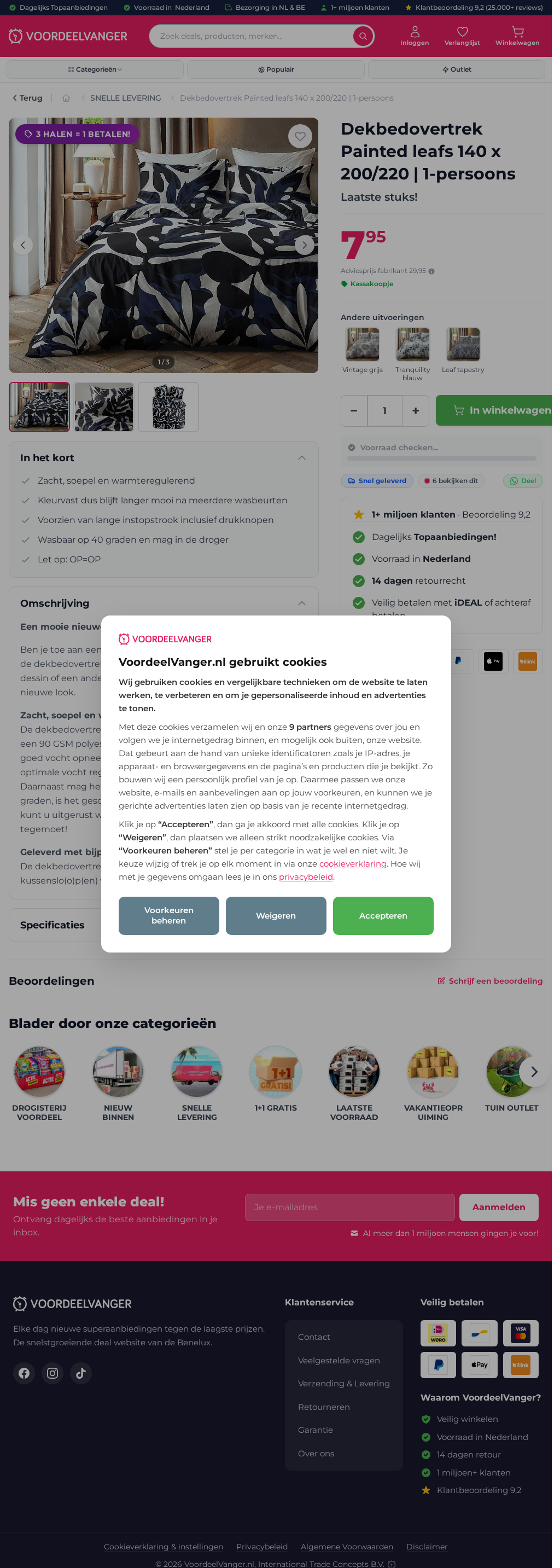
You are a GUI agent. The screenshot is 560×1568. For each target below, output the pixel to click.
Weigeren (276, 915)
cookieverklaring (353, 863)
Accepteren (383, 915)
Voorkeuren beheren (169, 915)
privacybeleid (306, 877)
